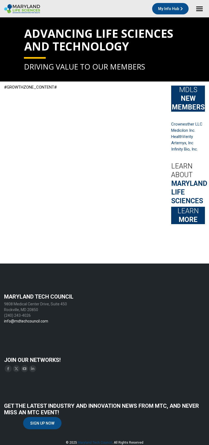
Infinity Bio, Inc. (184, 149)
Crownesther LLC (186, 124)
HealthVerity (182, 136)
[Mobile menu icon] (199, 9)
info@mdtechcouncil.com (26, 321)
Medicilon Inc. (183, 130)
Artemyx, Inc (182, 142)
